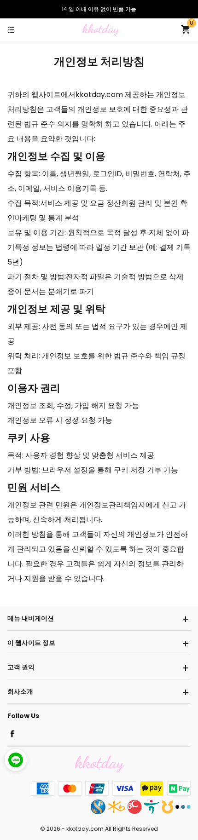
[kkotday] (100, 29)
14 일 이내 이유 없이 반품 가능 (99, 9)
